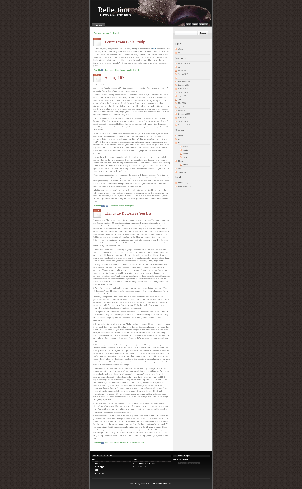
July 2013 (181, 99)
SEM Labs (167, 483)
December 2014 (184, 81)
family (185, 150)
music (185, 165)
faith (103, 206)
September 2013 (184, 92)
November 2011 (184, 114)
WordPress (99, 473)
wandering (182, 172)
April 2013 (182, 107)
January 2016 (183, 74)
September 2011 (184, 121)
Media (180, 161)
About (195, 24)
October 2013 (183, 89)
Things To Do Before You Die (128, 213)
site (179, 168)
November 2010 (184, 125)
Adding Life (114, 78)
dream (185, 146)
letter (154, 49)
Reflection (113, 10)
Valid (100, 466)
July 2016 (181, 67)
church (180, 135)
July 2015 (181, 78)
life (102, 70)
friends (185, 154)
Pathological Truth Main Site (147, 463)
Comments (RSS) (184, 186)
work (185, 157)
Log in (98, 463)
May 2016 (182, 70)
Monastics (203, 24)
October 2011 (183, 118)
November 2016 (184, 63)
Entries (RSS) (183, 183)
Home (188, 24)
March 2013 (182, 110)
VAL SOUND (141, 466)
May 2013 (182, 103)
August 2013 (183, 96)
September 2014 (184, 85)
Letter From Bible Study (125, 42)
